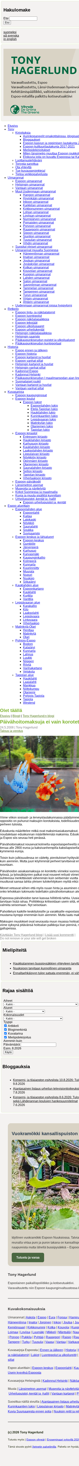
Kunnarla (29, 564)
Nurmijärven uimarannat (39, 219)
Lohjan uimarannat (36, 212)
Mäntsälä (64, 1332)
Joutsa (67, 1322)
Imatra (33, 1322)
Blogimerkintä (17, 1029)
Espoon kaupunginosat (31, 395)
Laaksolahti (31, 612)
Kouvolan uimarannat (37, 271)
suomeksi (9, 32)
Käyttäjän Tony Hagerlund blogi (21, 935)
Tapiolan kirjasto (34, 474)
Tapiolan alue (24, 675)
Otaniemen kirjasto (36, 464)
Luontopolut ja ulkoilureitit (59, 1355)
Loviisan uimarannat (37, 215)
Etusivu (13, 125)
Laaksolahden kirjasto (38, 450)
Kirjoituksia (22, 132)
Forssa (62, 1317)
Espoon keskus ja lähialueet (34, 536)
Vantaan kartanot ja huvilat (33, 385)
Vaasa (49, 1342)
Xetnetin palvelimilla (44, 1446)
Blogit (16, 716)
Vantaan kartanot (62, 1393)
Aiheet (7, 1000)
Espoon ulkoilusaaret (29, 326)
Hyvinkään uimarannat (38, 198)
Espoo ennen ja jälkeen (31, 350)
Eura (52, 1317)
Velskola (29, 671)
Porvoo (14, 1337)
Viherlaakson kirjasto (37, 478)
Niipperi (28, 661)
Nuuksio (28, 578)
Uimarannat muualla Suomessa (36, 250)
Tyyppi (7, 1022)
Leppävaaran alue (27, 602)
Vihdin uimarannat (35, 243)
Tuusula (37, 1342)
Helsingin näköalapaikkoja (33, 333)
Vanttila (28, 599)
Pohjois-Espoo (25, 640)
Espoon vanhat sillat (29, 360)
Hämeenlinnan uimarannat (41, 253)
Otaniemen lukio (42, 426)
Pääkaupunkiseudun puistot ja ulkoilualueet (45, 340)
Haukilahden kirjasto (37, 440)
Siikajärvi (29, 581)
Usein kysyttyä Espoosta (24, 1372)
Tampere (14, 1342)
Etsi (6, 18)
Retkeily (13, 309)
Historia (13, 347)
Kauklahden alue (27, 585)
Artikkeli (13, 1025)
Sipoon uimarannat (36, 233)
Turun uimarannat (35, 295)
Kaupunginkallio (34, 557)
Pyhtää (39, 1337)
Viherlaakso (31, 623)
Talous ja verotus (11, 731)
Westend (29, 702)
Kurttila (28, 595)
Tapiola (28, 699)
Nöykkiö (28, 523)
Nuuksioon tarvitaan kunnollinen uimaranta (42, 968)
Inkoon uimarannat (35, 201)
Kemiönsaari (16, 1327)
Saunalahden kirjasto (37, 467)
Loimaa (13, 1332)
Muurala (28, 571)
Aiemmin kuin (12, 1040)
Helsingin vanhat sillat (30, 367)
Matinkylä (29, 633)
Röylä (27, 664)
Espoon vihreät (35, 1439)
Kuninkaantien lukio (44, 416)
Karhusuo (29, 550)
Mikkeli (51, 1332)
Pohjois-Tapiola (33, 695)
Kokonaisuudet (13, 1015)
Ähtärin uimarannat (36, 302)
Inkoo (57, 1322)
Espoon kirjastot (26, 433)
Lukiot (35, 1355)
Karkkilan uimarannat (37, 205)
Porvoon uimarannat (37, 226)
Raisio (66, 1337)
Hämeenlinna (17, 1322)
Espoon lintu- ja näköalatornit (35, 312)
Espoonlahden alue (28, 509)
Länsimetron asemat (29, 485)
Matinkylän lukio (42, 423)
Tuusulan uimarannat (37, 239)
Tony (11, 129)
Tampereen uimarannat (38, 291)
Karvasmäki (31, 554)
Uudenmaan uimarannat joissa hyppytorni (43, 305)
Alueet (7, 1007)
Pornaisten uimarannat (38, 222)
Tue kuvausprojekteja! (30, 170)
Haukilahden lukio (43, 412)
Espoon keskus (33, 540)
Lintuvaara (30, 619)
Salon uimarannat (35, 281)
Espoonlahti (31, 512)
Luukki (27, 657)
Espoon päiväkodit (28, 481)
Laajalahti (29, 682)
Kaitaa (27, 516)
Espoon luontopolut (28, 315)
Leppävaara (31, 616)
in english (10, 39)
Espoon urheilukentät (29, 329)
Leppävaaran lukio (43, 419)
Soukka (28, 530)
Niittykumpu (31, 688)
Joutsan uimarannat (36, 260)
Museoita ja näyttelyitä (30, 488)
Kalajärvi (29, 647)
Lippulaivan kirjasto (36, 454)
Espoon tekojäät (26, 322)
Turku (26, 1342)
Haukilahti (30, 678)
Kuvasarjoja (16, 391)
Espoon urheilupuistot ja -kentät (44, 502)
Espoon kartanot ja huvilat (33, 357)
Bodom (28, 644)
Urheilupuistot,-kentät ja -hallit (35, 499)
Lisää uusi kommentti (59, 935)
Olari (26, 637)
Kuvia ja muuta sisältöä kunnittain (38, 495)
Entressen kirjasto (35, 436)
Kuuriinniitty (31, 568)
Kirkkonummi (36, 1327)
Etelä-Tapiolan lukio (44, 409)
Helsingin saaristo (27, 336)
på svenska (11, 35)
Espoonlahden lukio (44, 405)
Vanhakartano (32, 668)
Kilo (25, 609)
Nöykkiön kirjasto (34, 457)
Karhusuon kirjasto (36, 443)
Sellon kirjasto (32, 471)
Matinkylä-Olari (25, 626)
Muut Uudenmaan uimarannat (35, 191)
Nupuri (27, 574)
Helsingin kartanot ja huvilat (34, 364)
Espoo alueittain (19, 505)
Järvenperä (30, 547)
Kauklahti (29, 592)
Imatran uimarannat (36, 257)
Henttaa (28, 630)
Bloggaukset (31, 139)
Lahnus (28, 654)
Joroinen (45, 1322)
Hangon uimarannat (36, 195)
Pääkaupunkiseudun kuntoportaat (38, 343)
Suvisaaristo (31, 533)
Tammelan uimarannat (38, 288)
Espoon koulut (25, 398)
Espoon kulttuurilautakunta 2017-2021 (49, 146)
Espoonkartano (33, 588)
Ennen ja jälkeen (51, 1350)
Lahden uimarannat (36, 277)
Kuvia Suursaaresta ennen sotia (29, 1411)
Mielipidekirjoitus (19, 1037)
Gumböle (29, 543)
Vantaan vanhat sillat (29, 388)
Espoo (42, 1317)
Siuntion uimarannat (36, 236)
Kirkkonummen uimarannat (41, 208)
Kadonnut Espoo (26, 371)
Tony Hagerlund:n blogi (38, 716)
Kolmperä (29, 561)
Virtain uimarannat (35, 298)
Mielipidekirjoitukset (36, 150)
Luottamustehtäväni (28, 160)
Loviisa (25, 1332)
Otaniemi (29, 692)
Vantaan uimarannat (29, 188)
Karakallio (30, 606)
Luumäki (38, 1332)
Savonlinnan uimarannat (39, 284)
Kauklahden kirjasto (36, 447)
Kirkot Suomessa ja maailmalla (36, 492)
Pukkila (26, 1337)
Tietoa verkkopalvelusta (31, 174)
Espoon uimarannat (28, 181)
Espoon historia (26, 353)
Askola (30, 1317)
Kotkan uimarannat (36, 267)
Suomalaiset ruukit (28, 381)
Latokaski (29, 519)
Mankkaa (29, 685)
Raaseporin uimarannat (39, 229)
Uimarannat (16, 177)
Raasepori (53, 1337)
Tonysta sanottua (26, 163)
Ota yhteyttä (23, 167)
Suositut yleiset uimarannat (33, 246)
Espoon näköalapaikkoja (32, 319)
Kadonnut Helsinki (27, 374)
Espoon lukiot (32, 402)
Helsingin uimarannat (29, 184)
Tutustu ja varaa (28, 1257)
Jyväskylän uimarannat (38, 264)
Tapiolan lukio (40, 429)
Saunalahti (30, 526)
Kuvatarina (15, 1033)
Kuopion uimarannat (37, 274)
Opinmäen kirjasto (35, 461)
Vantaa (61, 1342)
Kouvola (63, 1327)
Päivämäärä (12, 1044)
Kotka (51, 1327)
